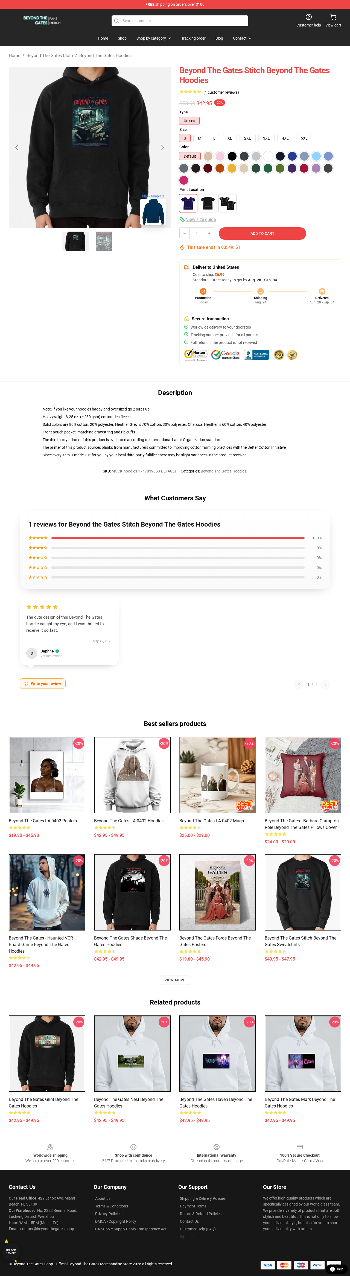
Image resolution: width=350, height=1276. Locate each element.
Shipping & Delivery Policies (203, 1198)
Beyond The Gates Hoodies (105, 55)
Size (183, 129)
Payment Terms (193, 1206)
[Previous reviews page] (299, 685)
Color (184, 147)
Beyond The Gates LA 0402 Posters (43, 820)
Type (183, 112)
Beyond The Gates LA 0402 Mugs (211, 820)
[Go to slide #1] (75, 241)
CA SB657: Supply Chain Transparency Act (131, 1229)
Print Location (191, 189)
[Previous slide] (17, 147)
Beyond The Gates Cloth (50, 55)
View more (175, 980)
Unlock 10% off (11, 1252)
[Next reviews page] (325, 685)
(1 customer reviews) (221, 92)
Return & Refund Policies (200, 1214)
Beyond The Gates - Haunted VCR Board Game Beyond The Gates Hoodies (41, 944)
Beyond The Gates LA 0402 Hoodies (129, 820)
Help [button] (340, 1269)
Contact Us (189, 1221)
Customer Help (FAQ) (198, 1229)
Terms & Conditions (111, 1206)
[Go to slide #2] (104, 241)
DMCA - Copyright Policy (115, 1221)
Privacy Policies (108, 1214)
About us (102, 1198)
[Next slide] (162, 147)
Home (14, 55)
